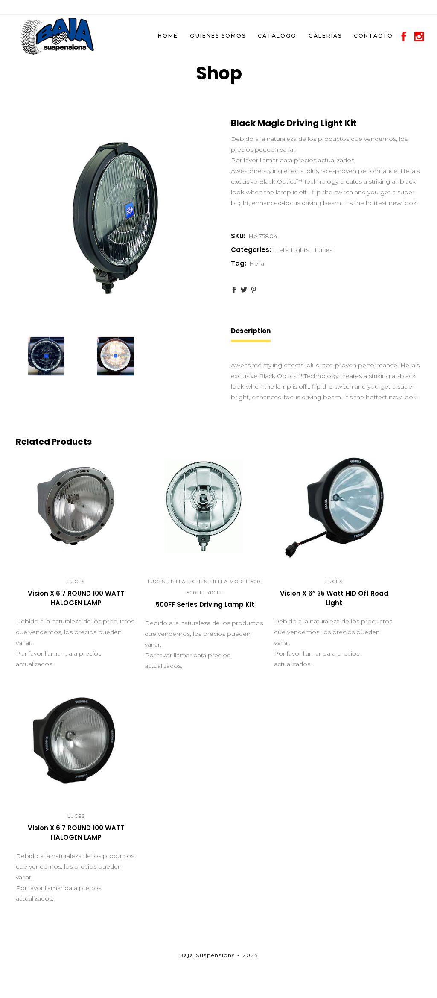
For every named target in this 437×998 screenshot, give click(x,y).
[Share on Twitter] (244, 290)
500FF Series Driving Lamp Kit (205, 604)
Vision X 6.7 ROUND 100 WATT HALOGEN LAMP (76, 598)
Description (251, 330)
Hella (256, 263)
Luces (323, 250)
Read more (48, 606)
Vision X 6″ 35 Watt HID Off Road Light (334, 598)
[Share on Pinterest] (254, 290)
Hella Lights (291, 250)
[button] (66, 554)
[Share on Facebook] (234, 290)
